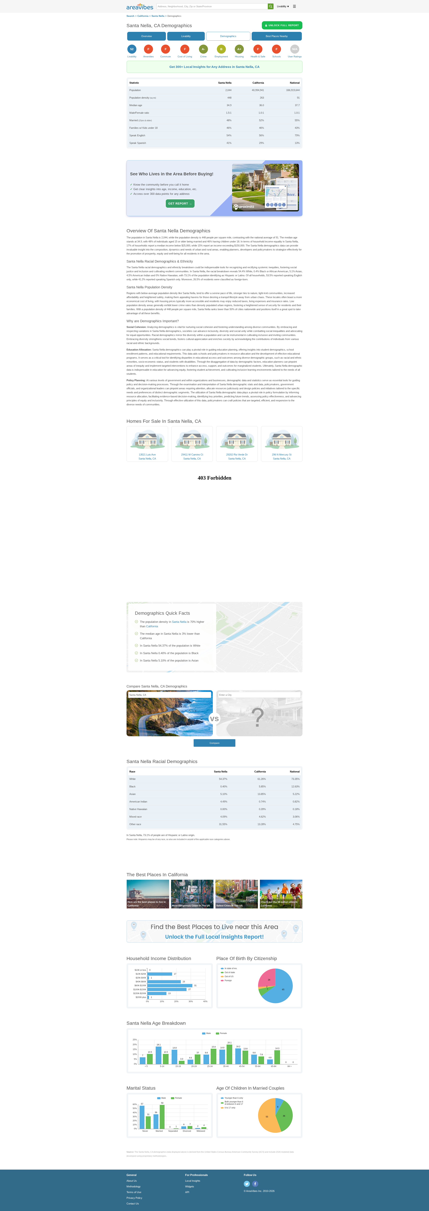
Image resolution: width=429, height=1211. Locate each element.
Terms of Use (134, 1192)
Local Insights (192, 1180)
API (187, 1192)
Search (130, 16)
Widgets (189, 1186)
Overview (146, 36)
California (142, 16)
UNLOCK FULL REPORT (284, 25)
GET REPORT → (180, 203)
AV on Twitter (247, 1184)
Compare (215, 743)
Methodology (134, 1186)
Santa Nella (157, 16)
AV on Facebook (255, 1184)
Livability (281, 6)
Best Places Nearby (277, 36)
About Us (132, 1180)
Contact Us (133, 1203)
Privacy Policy (134, 1197)
